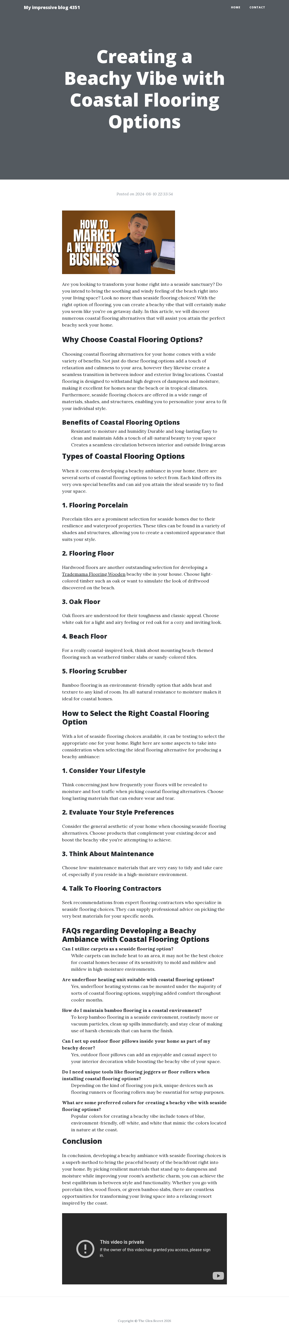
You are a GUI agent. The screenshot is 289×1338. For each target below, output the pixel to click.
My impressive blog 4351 (52, 7)
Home (235, 7)
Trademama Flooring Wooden (94, 574)
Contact (257, 7)
